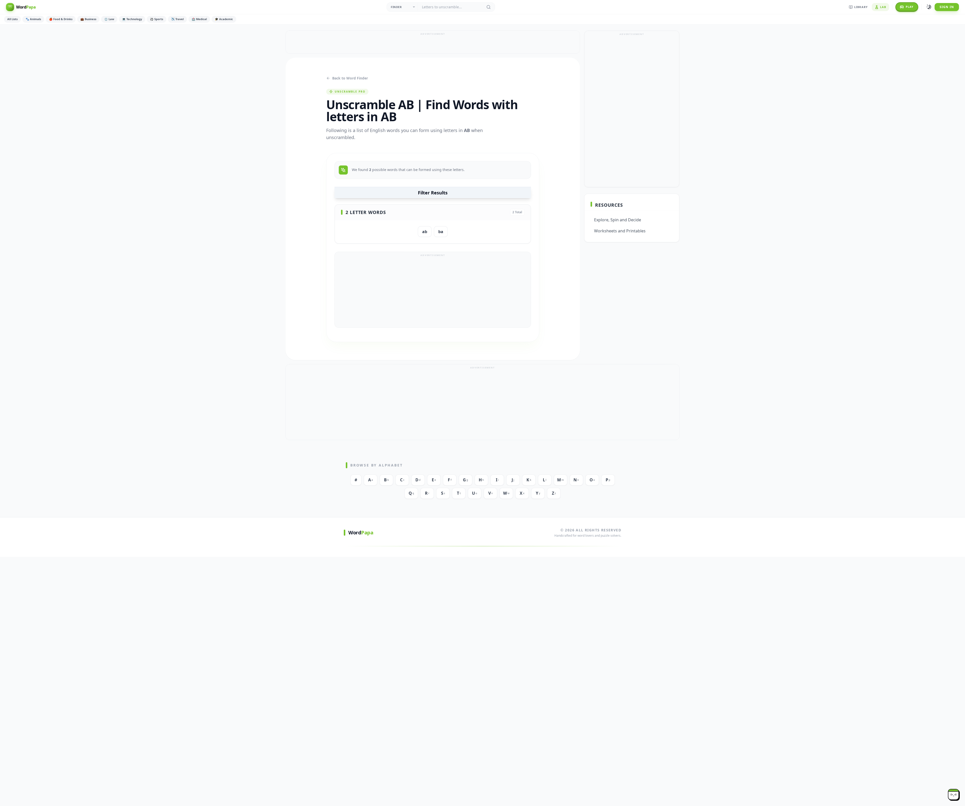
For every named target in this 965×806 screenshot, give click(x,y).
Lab (883, 7)
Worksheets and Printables (620, 231)
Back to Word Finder (350, 78)
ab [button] (424, 231)
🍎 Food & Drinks (60, 19)
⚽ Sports (156, 19)
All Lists (12, 19)
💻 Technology (132, 19)
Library (861, 7)
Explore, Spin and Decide (617, 220)
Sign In (947, 7)
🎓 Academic (224, 19)
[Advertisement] (433, 42)
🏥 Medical (199, 19)
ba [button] (440, 231)
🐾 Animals (33, 19)
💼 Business (88, 19)
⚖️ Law (109, 19)
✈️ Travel (177, 19)
